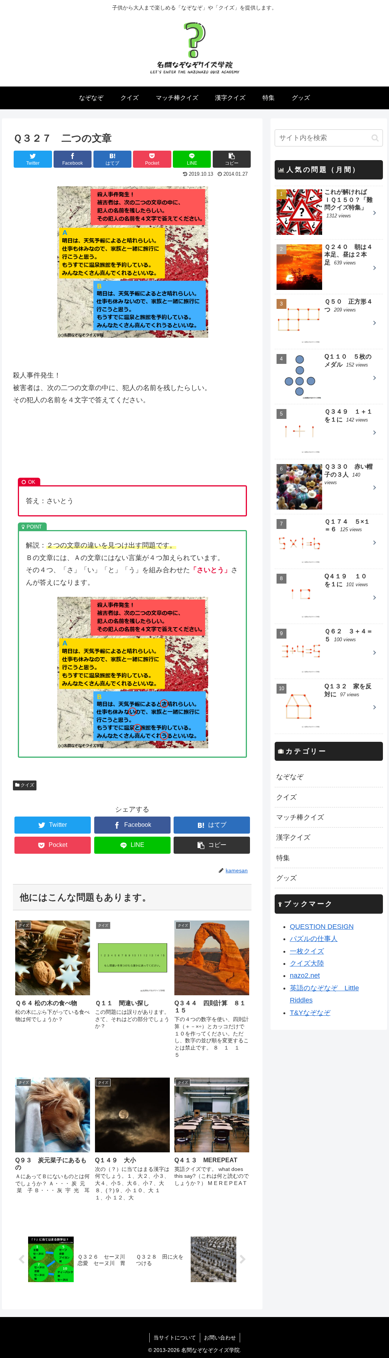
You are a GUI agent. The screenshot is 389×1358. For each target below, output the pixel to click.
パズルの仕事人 (314, 939)
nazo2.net (305, 975)
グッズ (286, 878)
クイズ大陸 (307, 963)
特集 (283, 858)
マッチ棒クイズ (300, 817)
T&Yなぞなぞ (310, 1013)
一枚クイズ (307, 951)
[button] (375, 138)
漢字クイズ (293, 837)
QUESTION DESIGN (322, 926)
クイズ (26, 785)
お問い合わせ (220, 1337)
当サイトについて (174, 1337)
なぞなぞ (290, 776)
